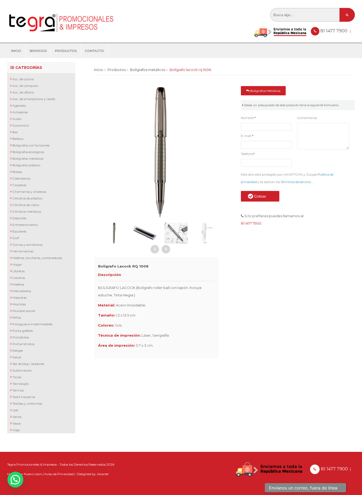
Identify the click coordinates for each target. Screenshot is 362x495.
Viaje (16, 430)
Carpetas (19, 185)
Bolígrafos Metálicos (27, 158)
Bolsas (17, 172)
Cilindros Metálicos (26, 211)
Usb (15, 410)
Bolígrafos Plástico (26, 165)
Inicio (16, 51)
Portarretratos (23, 344)
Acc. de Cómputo (25, 86)
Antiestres (20, 112)
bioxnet (103, 474)
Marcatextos (21, 291)
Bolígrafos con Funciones (31, 145)
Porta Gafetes (22, 331)
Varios (16, 417)
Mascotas (19, 298)
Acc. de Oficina (23, 92)
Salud (16, 357)
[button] (15, 480)
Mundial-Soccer (24, 311)
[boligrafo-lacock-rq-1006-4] (176, 233)
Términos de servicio (296, 182)
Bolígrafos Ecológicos (28, 152)
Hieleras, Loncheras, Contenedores (37, 258)
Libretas (18, 271)
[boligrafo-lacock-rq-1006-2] (113, 233)
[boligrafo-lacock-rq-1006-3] (145, 233)
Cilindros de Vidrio (25, 205)
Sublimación (22, 370)
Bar (15, 132)
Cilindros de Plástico (27, 198)
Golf (15, 238)
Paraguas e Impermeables (32, 324)
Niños (16, 317)
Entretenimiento (25, 225)
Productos (66, 51)
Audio (16, 119)
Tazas (16, 377)
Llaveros (18, 278)
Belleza (17, 139)
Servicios (38, 51)
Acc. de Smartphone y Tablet (33, 99)
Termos (18, 390)
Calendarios (21, 178)
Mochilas (19, 304)
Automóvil (20, 125)
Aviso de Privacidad (59, 474)
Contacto (94, 51)
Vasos (16, 423)
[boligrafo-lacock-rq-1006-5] (207, 233)
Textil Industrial (23, 397)
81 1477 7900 (334, 30)
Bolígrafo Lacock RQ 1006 (190, 70)
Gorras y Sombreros (27, 245)
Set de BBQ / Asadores (28, 364)
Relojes (17, 351)
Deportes (19, 218)
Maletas (18, 284)
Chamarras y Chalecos (29, 192)
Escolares (19, 231)
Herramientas (22, 251)
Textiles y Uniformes (27, 403)
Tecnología (20, 384)
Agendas (19, 106)
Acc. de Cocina (23, 79)
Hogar (17, 264)
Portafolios (20, 337)
